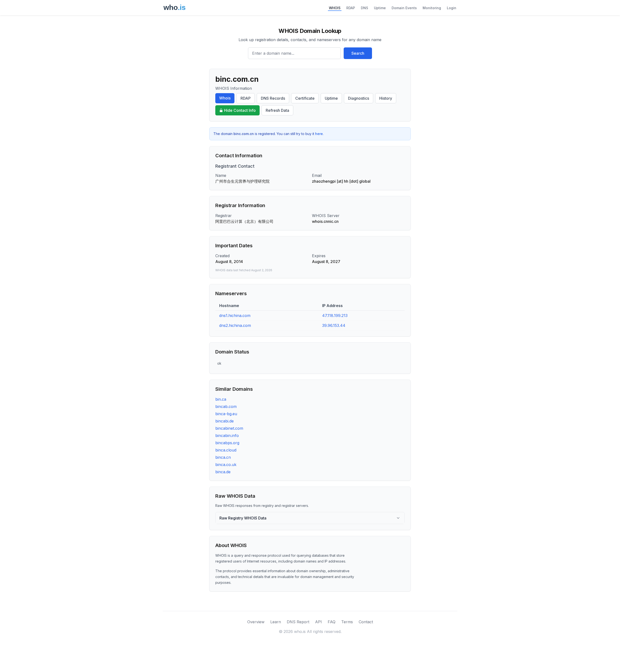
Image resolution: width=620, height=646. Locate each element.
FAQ (331, 621)
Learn (275, 621)
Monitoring (432, 8)
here (319, 134)
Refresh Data (277, 110)
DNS (364, 8)
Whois (225, 98)
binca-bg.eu (226, 413)
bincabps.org (227, 442)
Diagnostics (358, 98)
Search (357, 53)
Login (451, 8)
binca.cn (223, 457)
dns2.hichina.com (235, 325)
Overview (255, 621)
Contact (366, 621)
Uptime (380, 8)
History (385, 98)
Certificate (305, 98)
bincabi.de (224, 421)
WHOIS (335, 8)
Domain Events (404, 8)
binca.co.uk (225, 464)
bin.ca (220, 399)
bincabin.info (227, 435)
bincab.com (226, 406)
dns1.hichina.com (234, 315)
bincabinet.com (229, 428)
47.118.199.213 (335, 315)
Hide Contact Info (240, 110)
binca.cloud (225, 450)
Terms (347, 621)
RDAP (350, 8)
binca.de (223, 471)
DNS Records (273, 98)
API (318, 621)
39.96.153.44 (333, 325)
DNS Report (298, 621)
